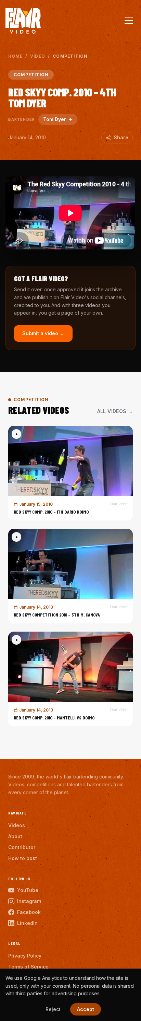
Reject (53, 1009)
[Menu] (129, 20)
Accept (85, 1009)
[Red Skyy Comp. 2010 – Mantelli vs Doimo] (70, 679)
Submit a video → (43, 333)
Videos (16, 825)
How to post (22, 858)
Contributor (21, 847)
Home (15, 56)
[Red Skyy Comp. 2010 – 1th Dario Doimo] (70, 473)
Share (121, 137)
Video (37, 56)
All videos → (115, 411)
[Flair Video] (23, 21)
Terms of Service (28, 967)
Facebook (29, 912)
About (15, 836)
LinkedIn (27, 923)
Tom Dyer (54, 119)
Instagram (29, 901)
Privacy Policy (24, 956)
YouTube (27, 890)
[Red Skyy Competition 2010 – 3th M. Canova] (70, 576)
